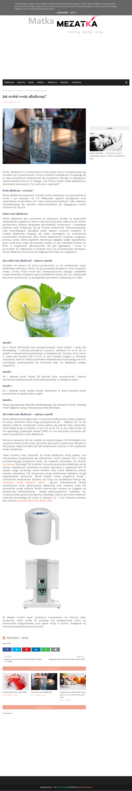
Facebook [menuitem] (76, 82)
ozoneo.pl (9, 464)
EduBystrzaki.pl (85, 787)
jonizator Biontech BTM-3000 (34, 500)
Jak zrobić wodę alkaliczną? (41, 692)
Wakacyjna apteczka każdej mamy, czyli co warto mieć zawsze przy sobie (73, 694)
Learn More (62, 13)
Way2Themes (62, 787)
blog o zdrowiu (13, 638)
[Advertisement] (66, 55)
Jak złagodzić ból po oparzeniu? (15, 692)
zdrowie (20, 90)
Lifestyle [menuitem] (21, 82)
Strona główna (8, 90)
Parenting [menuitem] (9, 82)
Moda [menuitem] (31, 82)
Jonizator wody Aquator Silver (24, 482)
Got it (73, 13)
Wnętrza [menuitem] (64, 82)
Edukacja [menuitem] (52, 82)
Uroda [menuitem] (40, 82)
